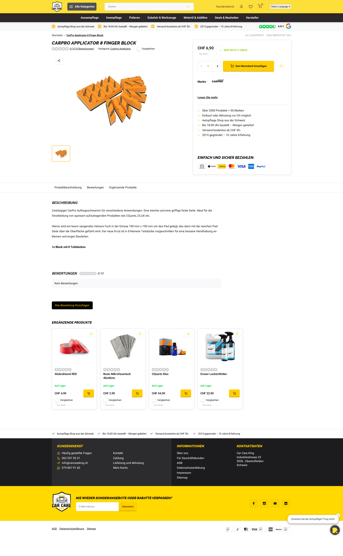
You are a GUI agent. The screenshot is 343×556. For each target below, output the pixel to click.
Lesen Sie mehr (208, 97)
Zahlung (118, 458)
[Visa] (254, 529)
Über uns (182, 453)
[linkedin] (285, 503)
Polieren (134, 18)
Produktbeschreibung (68, 187)
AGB (179, 463)
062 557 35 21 (71, 458)
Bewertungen (95, 187)
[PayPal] (279, 529)
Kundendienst (225, 6)
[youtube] (275, 503)
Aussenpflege (90, 18)
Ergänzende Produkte (123, 187)
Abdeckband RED (66, 374)
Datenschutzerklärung (191, 468)
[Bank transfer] (229, 529)
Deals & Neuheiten (226, 18)
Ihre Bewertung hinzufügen (72, 305)
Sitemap (182, 478)
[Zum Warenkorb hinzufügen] (88, 393)
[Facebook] (253, 503)
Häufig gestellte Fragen (77, 453)
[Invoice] (262, 529)
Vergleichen (148, 49)
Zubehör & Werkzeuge (161, 18)
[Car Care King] (57, 6)
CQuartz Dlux (160, 374)
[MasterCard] (246, 529)
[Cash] (238, 529)
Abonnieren (128, 506)
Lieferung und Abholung (128, 463)
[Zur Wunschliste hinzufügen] (91, 334)
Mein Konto (120, 468)
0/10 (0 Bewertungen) (82, 49)
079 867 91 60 (71, 468)
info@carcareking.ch (75, 463)
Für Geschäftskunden (190, 458)
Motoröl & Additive (195, 18)
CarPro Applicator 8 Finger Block (84, 35)
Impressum (184, 473)
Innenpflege (114, 18)
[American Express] (270, 529)
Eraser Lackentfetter (213, 374)
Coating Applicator (120, 49)
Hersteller (252, 18)
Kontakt (118, 453)
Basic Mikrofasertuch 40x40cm (117, 376)
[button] (335, 530)
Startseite (57, 35)
